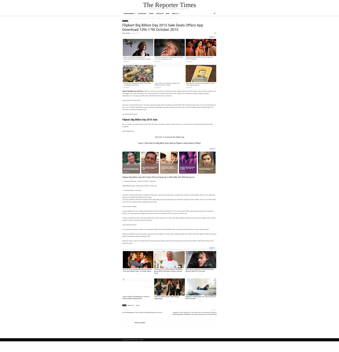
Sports (151, 13)
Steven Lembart (126, 33)
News (167, 13)
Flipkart (138, 305)
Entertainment (129, 13)
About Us (175, 13)
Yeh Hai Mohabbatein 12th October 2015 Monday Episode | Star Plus (142, 312)
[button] (214, 14)
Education (159, 13)
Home (123, 18)
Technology (142, 13)
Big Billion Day (130, 305)
